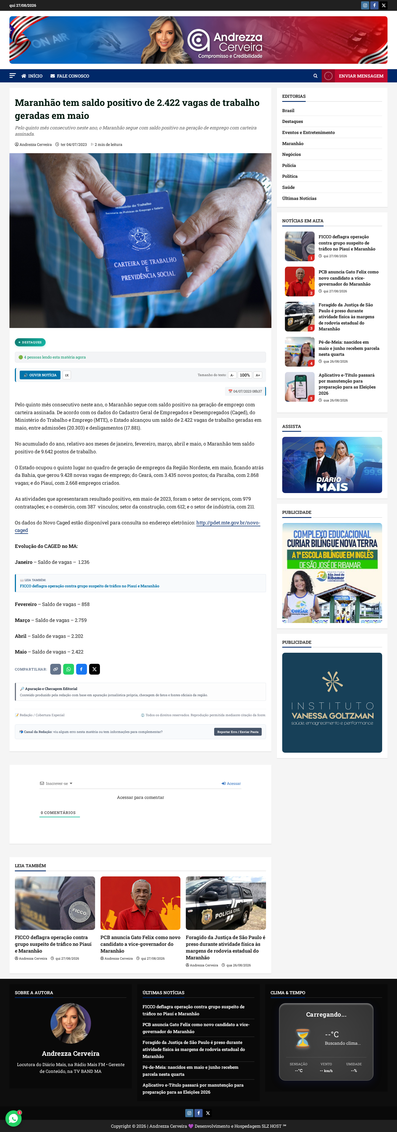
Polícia (289, 165)
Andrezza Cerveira (35, 144)
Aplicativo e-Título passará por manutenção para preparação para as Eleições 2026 (300, 387)
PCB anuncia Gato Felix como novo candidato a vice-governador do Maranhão (140, 944)
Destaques (32, 342)
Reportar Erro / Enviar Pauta (237, 732)
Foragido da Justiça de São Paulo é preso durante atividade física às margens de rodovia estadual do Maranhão (225, 947)
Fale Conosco (73, 76)
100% (245, 375)
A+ (258, 375)
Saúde (288, 187)
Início (35, 76)
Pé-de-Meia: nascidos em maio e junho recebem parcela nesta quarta (300, 352)
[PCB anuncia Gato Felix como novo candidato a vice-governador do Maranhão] (140, 903)
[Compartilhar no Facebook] (81, 669)
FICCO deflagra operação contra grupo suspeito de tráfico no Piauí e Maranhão (89, 585)
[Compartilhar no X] (94, 669)
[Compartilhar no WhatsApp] (68, 669)
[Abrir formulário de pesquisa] (316, 76)
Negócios (291, 154)
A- (232, 375)
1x (67, 375)
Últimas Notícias (299, 198)
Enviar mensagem (361, 76)
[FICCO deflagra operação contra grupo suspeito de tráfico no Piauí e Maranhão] (55, 903)
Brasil (288, 110)
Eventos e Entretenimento (308, 132)
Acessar (233, 783)
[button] (12, 75)
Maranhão (293, 143)
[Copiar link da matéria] (55, 669)
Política (290, 176)
